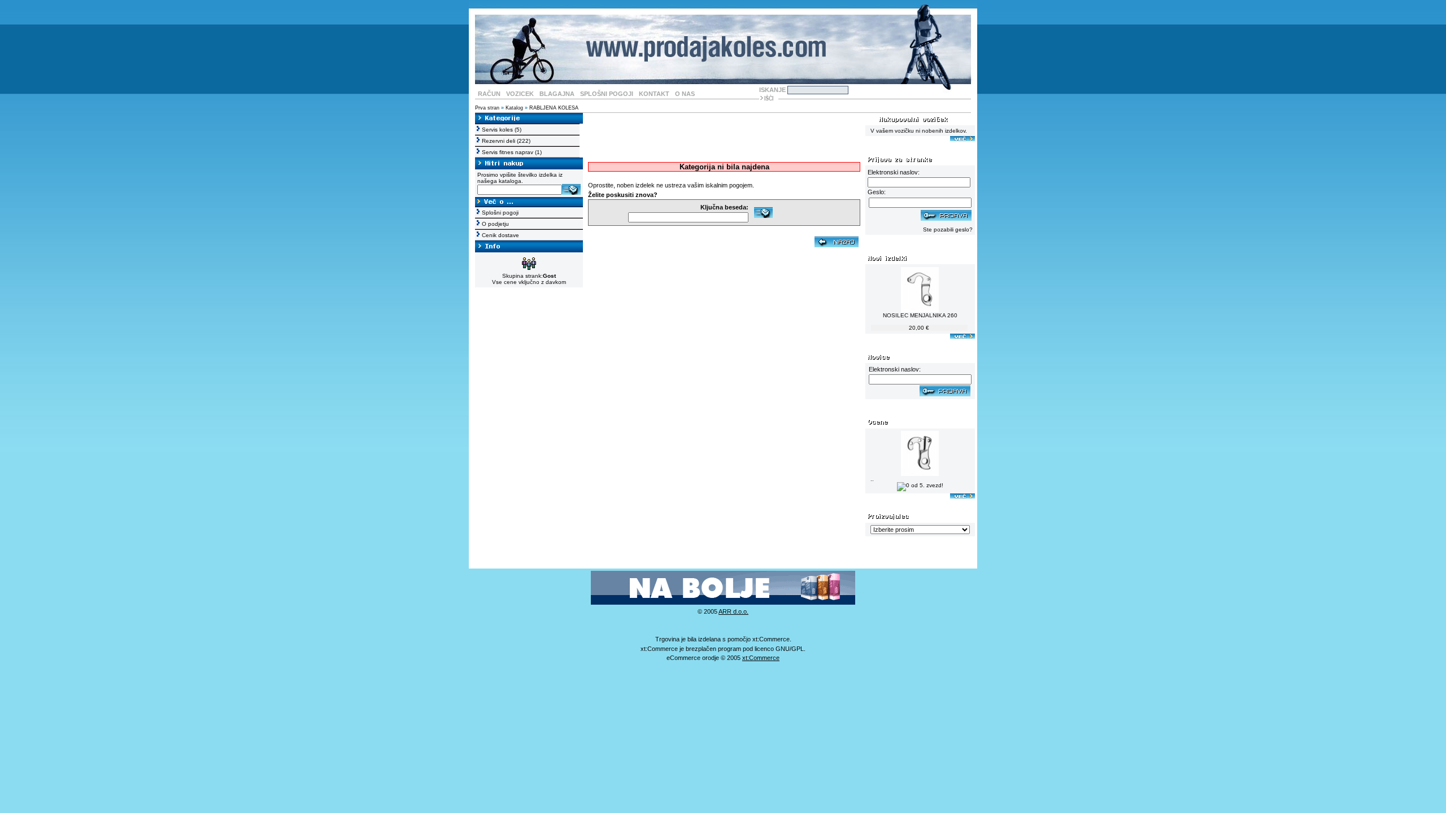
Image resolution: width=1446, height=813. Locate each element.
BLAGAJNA (556, 93)
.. (872, 479)
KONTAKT (654, 93)
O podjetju (495, 224)
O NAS (685, 93)
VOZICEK (520, 93)
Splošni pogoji (500, 212)
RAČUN (489, 93)
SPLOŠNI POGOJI (606, 93)
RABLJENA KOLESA (553, 108)
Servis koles (497, 129)
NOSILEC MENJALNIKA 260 (920, 315)
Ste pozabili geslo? (948, 229)
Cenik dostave (500, 235)
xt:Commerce (760, 657)
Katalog (514, 108)
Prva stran (487, 108)
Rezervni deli (498, 141)
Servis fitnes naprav (507, 152)
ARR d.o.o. (733, 611)
